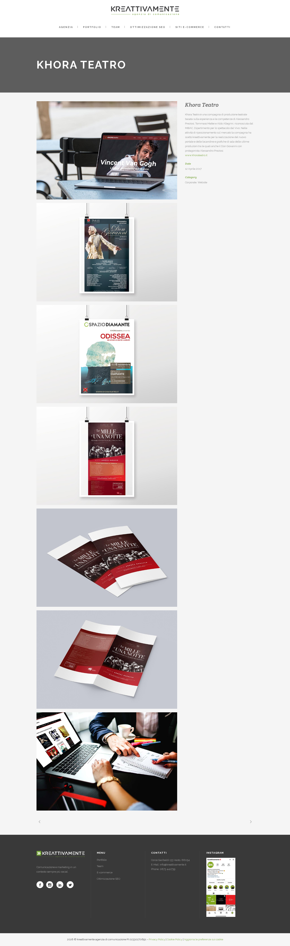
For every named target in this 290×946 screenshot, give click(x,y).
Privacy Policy (157, 939)
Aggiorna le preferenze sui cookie (203, 939)
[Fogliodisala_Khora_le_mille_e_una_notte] (106, 659)
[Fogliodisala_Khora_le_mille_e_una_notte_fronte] (106, 558)
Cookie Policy (174, 939)
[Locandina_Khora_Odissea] (106, 354)
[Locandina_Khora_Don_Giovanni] (106, 252)
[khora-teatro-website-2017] (106, 150)
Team (100, 866)
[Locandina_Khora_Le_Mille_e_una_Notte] (106, 456)
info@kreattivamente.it (173, 864)
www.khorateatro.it (196, 155)
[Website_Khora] (106, 761)
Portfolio (102, 859)
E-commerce (104, 872)
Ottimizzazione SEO (108, 878)
